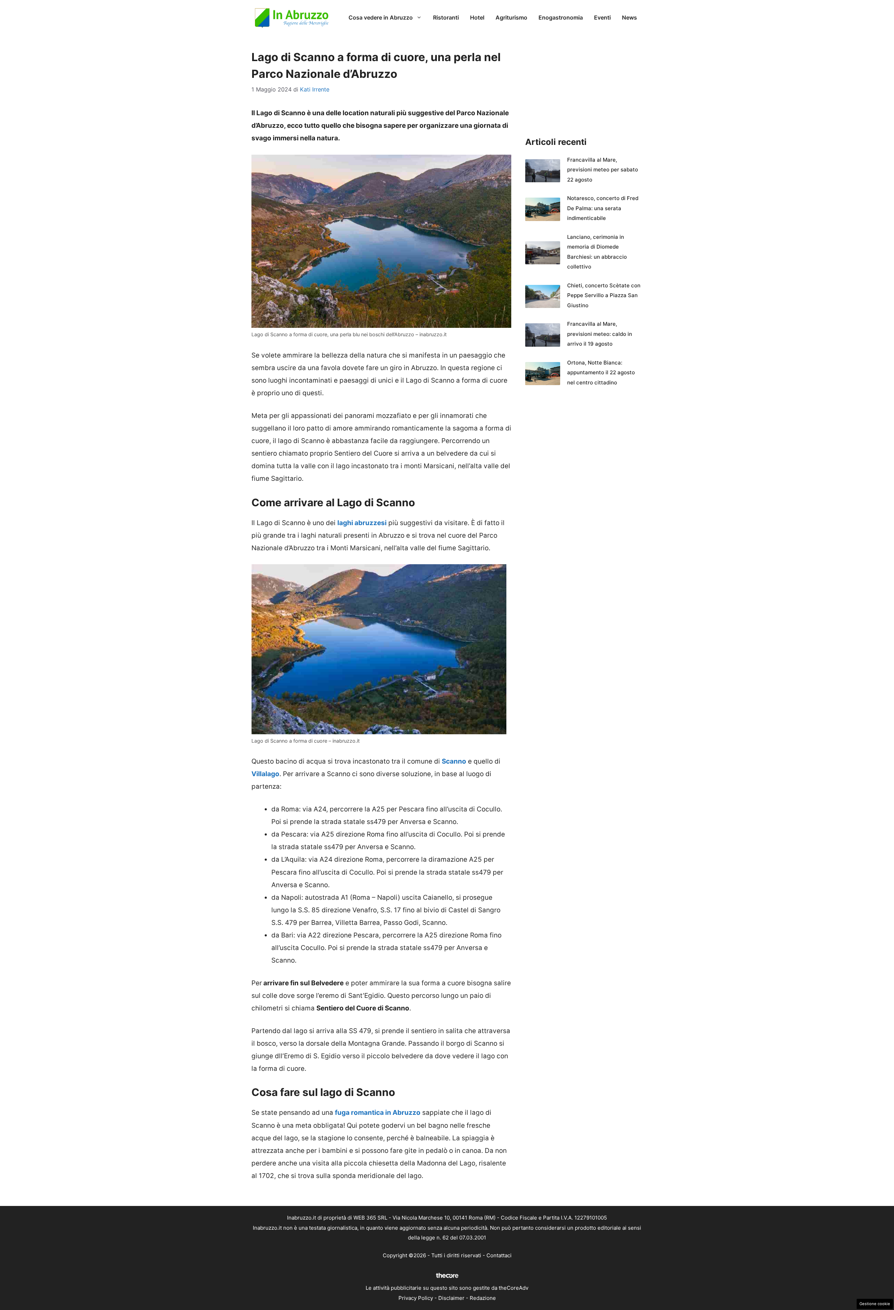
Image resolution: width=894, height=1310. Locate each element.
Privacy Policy (415, 1298)
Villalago (265, 774)
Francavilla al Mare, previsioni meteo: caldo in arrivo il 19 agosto (599, 334)
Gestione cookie (874, 1303)
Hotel (477, 17)
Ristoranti (446, 17)
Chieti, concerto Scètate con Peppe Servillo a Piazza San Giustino (603, 295)
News (629, 17)
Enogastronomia (560, 17)
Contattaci (499, 1255)
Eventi (602, 17)
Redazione (483, 1298)
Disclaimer (451, 1298)
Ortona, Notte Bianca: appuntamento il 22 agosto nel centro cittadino (601, 372)
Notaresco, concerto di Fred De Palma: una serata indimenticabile (602, 208)
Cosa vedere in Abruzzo (381, 17)
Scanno (454, 761)
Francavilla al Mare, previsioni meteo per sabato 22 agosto (602, 169)
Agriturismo (511, 17)
